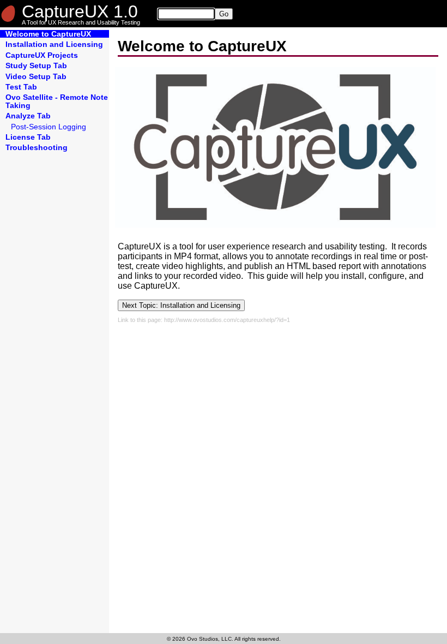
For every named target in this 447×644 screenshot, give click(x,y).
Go (223, 14)
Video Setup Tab (36, 76)
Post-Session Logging (48, 126)
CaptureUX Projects (41, 55)
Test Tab (21, 87)
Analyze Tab (28, 116)
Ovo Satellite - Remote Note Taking (56, 101)
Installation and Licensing (54, 44)
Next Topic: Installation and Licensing (181, 305)
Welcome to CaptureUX (48, 34)
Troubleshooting (36, 147)
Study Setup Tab (36, 65)
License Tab (28, 137)
